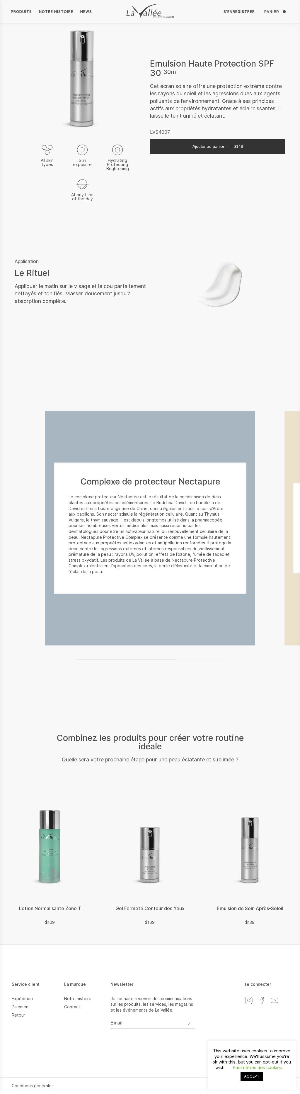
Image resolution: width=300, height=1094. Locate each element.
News (86, 11)
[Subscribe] (189, 1023)
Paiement (21, 1007)
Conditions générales (33, 1085)
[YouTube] (276, 1004)
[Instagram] (250, 1004)
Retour (18, 1015)
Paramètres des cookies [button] (257, 1067)
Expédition (22, 998)
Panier (271, 12)
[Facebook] (263, 1004)
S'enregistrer (239, 11)
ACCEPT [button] (252, 1076)
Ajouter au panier (217, 146)
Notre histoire (56, 11)
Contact (72, 1007)
